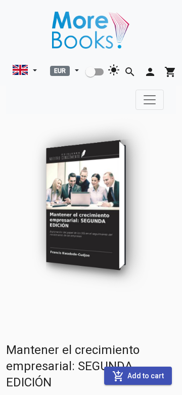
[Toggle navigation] (149, 100)
